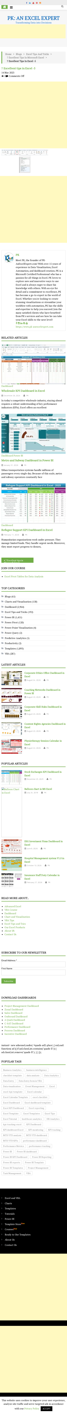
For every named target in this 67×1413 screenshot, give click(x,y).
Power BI (18, 455)
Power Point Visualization (19, 627)
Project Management (38, 1167)
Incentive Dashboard (16, 1033)
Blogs (19, 54)
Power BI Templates (13, 1167)
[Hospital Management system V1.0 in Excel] (11, 863)
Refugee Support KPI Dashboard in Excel (27, 530)
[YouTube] (27, 323)
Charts (8, 1203)
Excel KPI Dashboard (13, 1108)
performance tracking (39, 1146)
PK (17, 255)
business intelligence (36, 1069)
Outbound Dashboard (16, 1016)
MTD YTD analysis (12, 1135)
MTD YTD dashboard (36, 1135)
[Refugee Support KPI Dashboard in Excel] (33, 503)
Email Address (9, 960)
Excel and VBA (12, 1198)
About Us (10, 1239)
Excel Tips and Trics (15, 923)
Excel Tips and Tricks (37, 54)
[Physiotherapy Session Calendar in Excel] (11, 746)
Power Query (12, 632)
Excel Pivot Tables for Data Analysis (24, 576)
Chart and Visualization (17, 916)
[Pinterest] (24, 323)
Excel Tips (50, 1113)
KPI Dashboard (33, 1124)
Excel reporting (36, 1108)
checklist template (12, 1075)
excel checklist (40, 1097)
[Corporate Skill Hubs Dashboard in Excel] (11, 712)
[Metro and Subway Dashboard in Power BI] (33, 434)
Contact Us (10, 934)
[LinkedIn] (21, 323)
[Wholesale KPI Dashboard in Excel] (33, 364)
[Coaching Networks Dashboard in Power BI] (11, 695)
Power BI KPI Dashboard (15, 1156)
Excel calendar (34, 1091)
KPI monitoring (35, 1129)
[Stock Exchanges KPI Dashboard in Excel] (11, 777)
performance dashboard (35, 1140)
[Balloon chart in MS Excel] (11, 812)
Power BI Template (34, 1162)
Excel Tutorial (10, 1118)
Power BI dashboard (27, 1151)
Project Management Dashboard (22, 1005)
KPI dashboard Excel (13, 1129)
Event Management (35, 1086)
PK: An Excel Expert (33, 18)
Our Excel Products (15, 927)
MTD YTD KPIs (10, 1140)
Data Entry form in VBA (30, 1080)
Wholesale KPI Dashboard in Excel (23, 391)
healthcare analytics (32, 1118)
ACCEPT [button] (46, 1408)
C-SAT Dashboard (14, 1023)
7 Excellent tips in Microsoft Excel (25, 57)
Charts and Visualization (18, 601)
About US (9, 930)
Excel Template (11, 1113)
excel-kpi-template (12, 1091)
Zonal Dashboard (14, 1009)
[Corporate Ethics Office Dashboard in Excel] (11, 678)
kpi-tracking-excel (12, 1124)
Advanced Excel (13, 906)
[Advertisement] (33, 115)
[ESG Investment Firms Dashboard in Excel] (11, 847)
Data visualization (12, 1086)
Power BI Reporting (41, 1156)
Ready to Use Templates (18, 1234)
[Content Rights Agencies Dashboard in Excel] (11, 729)
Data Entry (8, 1080)
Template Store (15, 1224)
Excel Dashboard (11, 1102)
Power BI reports (11, 1162)
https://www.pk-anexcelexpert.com (34, 326)
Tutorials (10, 1213)
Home (8, 54)
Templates (10, 648)
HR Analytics (53, 1118)
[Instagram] (19, 323)
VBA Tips (9, 920)
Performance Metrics (13, 1146)
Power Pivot (11, 622)
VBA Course (11, 909)
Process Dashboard (15, 1030)
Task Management (12, 1173)
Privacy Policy (31, 1408)
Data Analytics (51, 1075)
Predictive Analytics (15, 638)
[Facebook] (16, 323)
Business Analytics (12, 1069)
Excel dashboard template (38, 1102)
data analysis (33, 1075)
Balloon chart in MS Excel (38, 788)
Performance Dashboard (17, 1026)
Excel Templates (31, 1113)
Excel (52, 1086)
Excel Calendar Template (15, 1097)
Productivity (11, 643)
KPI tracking (54, 1129)
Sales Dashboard (13, 1012)
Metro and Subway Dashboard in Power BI (27, 460)
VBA (7, 653)
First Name (6, 968)
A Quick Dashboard (15, 1019)
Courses (11, 1229)
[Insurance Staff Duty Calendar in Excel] (11, 880)
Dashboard (7, 386)
